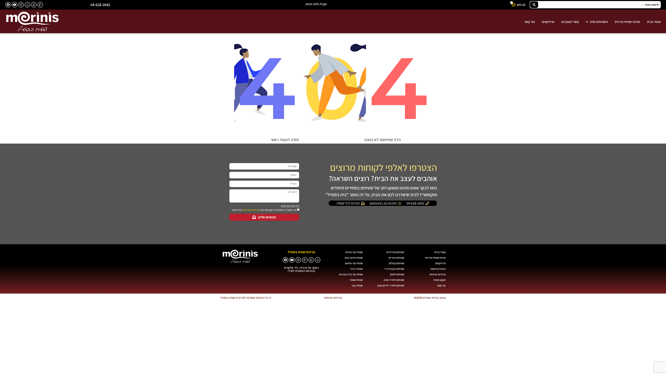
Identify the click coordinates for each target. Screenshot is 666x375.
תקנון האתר (439, 280)
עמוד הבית (654, 21)
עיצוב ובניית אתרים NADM (430, 298)
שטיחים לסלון (397, 274)
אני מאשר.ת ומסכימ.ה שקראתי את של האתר (264, 210)
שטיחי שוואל (356, 280)
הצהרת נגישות (438, 269)
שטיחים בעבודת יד (394, 269)
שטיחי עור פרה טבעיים (351, 274)
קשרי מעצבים (570, 21)
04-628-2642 (100, 4)
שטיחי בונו (357, 285)
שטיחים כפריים (396, 258)
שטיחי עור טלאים (354, 263)
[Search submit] (534, 4)
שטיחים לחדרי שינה (394, 280)
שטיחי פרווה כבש (354, 258)
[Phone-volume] (40, 4)
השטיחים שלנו (599, 21)
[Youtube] (14, 4)
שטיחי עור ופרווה (354, 252)
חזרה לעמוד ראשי (285, 139)
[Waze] (27, 4)
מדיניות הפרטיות (251, 210)
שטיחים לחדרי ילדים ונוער (390, 285)
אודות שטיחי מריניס (627, 21)
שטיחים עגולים (396, 263)
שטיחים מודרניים (395, 252)
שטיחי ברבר (356, 269)
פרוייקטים (548, 21)
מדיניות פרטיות (290, 206)
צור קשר (529, 21)
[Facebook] (8, 4)
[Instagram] (21, 4)
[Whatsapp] (34, 4)
